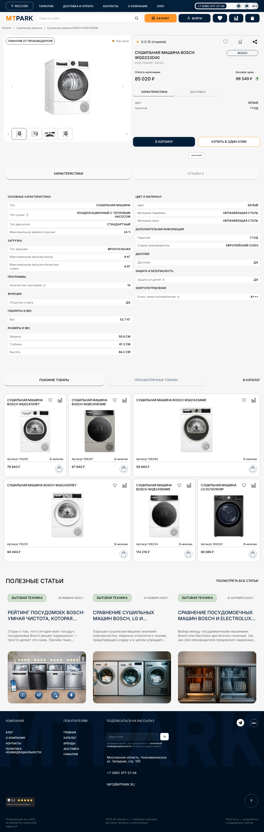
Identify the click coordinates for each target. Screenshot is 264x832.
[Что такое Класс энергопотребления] (178, 296)
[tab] (154, 92)
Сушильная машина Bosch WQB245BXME (89, 402)
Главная (70, 732)
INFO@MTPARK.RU (121, 784)
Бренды (69, 743)
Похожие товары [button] (54, 380)
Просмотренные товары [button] (156, 380)
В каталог (251, 380)
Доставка (71, 748)
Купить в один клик (229, 142)
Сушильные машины (29, 27)
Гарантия (71, 754)
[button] (89, 18)
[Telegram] (240, 723)
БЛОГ (160, 6)
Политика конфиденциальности (23, 750)
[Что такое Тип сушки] (27, 214)
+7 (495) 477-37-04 (211, 6)
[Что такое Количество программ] (44, 285)
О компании (15, 737)
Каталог (7, 27)
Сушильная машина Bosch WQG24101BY (25, 402)
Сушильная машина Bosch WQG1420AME (171, 400)
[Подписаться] (164, 736)
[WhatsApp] (246, 6)
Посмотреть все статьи (237, 581)
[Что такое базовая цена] (257, 78)
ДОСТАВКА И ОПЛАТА (78, 6)
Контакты (13, 743)
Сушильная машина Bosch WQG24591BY (42, 485)
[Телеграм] (238, 6)
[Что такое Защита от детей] (163, 279)
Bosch (242, 53)
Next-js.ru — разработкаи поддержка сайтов (242, 820)
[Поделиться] (255, 41)
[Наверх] (251, 801)
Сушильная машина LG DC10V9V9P (218, 487)
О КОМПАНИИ (137, 6)
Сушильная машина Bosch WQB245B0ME (154, 487)
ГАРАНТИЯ (46, 6)
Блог (9, 732)
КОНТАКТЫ (110, 6)
